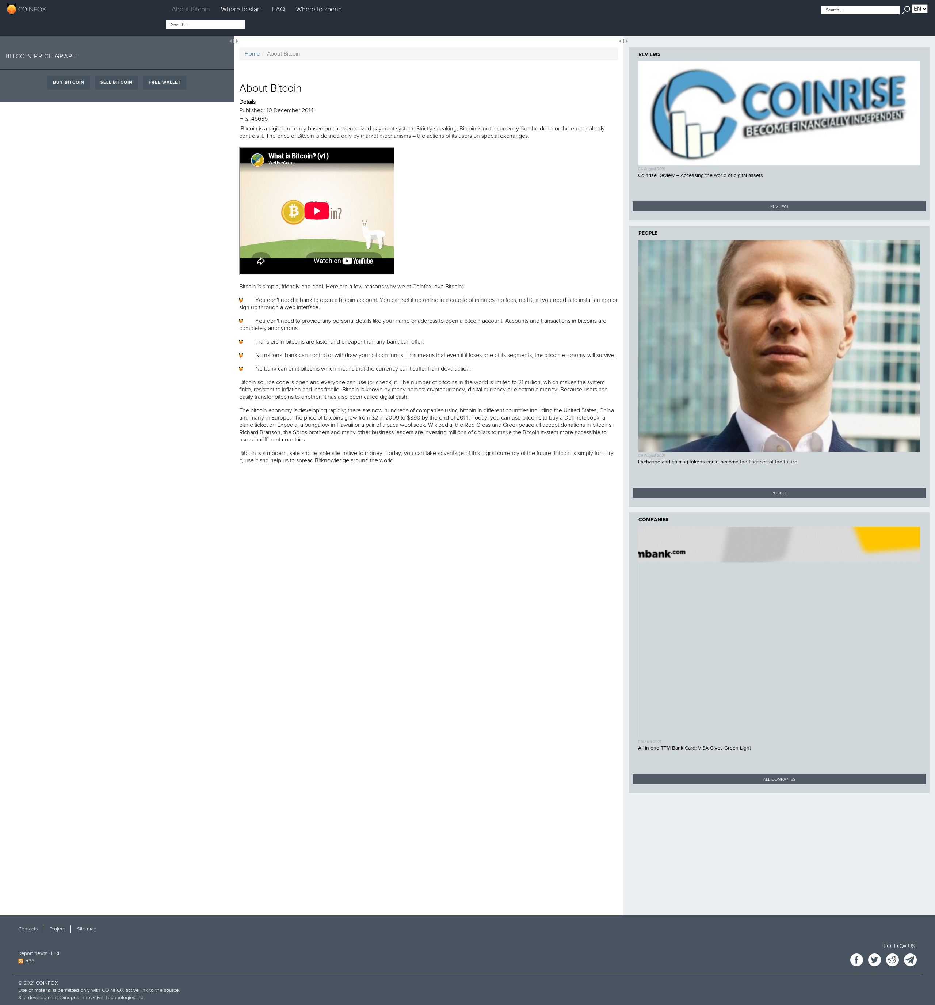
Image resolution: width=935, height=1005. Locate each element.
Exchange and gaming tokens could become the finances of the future (717, 461)
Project (57, 929)
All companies (779, 779)
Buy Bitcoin (68, 82)
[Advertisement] (779, 850)
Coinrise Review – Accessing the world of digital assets (700, 175)
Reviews (649, 54)
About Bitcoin (191, 9)
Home (252, 53)
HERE (55, 953)
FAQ (278, 9)
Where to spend (319, 9)
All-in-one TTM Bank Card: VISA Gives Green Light (694, 748)
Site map (86, 929)
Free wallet (165, 82)
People (647, 233)
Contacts (28, 929)
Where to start (241, 9)
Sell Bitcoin (116, 82)
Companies (653, 519)
